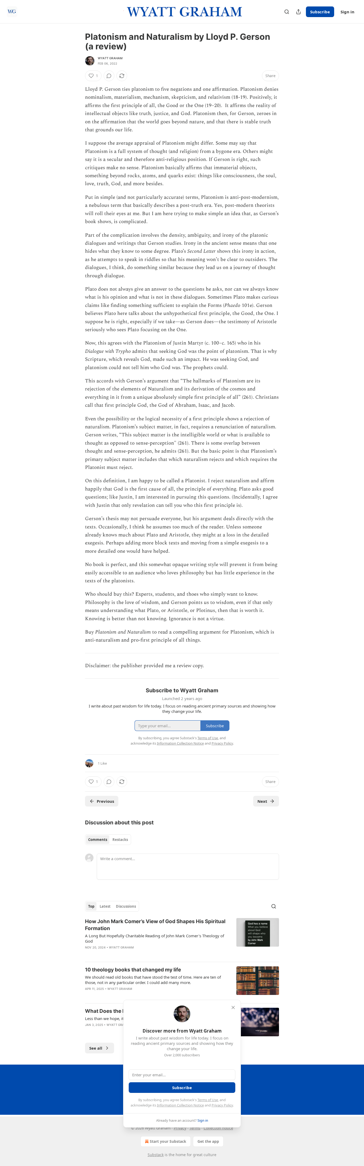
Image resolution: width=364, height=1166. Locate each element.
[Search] (286, 11)
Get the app (208, 1141)
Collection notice (218, 1128)
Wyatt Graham (110, 58)
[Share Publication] (298, 11)
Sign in (347, 11)
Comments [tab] (97, 839)
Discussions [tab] (126, 906)
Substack (156, 1154)
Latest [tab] (105, 906)
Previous (105, 801)
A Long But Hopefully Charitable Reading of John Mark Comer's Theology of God (154, 938)
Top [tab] (91, 906)
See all (95, 1048)
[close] (233, 1007)
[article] (182, 938)
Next (262, 801)
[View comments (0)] (109, 75)
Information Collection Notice (180, 1105)
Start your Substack (168, 1141)
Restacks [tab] (120, 839)
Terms (194, 1128)
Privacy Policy (222, 1105)
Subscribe (320, 11)
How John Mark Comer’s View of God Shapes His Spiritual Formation (155, 924)
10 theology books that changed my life (133, 970)
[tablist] (108, 839)
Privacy (180, 1128)
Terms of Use (207, 1099)
